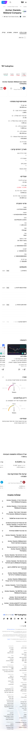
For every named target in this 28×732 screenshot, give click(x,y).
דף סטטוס (11, 708)
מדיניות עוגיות (10, 701)
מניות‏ (25, 652)
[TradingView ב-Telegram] (7, 619)
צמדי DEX (24, 660)
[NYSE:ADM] (25, 353)
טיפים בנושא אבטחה (8, 705)
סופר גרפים (24, 647)
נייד (26, 695)
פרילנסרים (24, 725)
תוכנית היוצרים (23, 706)
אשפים (25, 724)
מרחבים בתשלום (23, 727)
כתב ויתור (11, 698)
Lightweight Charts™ (8, 716)
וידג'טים (11, 712)
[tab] (7, 271)
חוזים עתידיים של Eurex (8, 669)
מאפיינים (11, 647)
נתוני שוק (11, 651)
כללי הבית (24, 708)
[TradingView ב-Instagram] (15, 619)
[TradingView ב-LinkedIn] (11, 619)
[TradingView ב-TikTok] (4, 619)
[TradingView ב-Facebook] (22, 619)
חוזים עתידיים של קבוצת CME (7, 667)
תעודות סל (24, 654)
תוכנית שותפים (10, 727)
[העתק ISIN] (15, 245)
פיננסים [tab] (16, 32)
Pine (25, 662)
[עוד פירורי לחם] (20, 6)
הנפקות (25, 679)
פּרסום (12, 724)
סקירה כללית (10, 657)
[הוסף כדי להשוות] (11, 88)
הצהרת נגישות (10, 703)
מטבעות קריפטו (23, 657)
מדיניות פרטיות (10, 700)
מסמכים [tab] (9, 32)
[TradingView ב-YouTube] (18, 619)
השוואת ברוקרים (9, 660)
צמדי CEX (24, 659)
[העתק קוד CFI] (20, 261)
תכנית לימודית (10, 729)
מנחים (25, 710)
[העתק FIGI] (15, 256)
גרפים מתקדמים (9, 717)
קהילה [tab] (3, 32)
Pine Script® (24, 690)
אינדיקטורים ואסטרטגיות (21, 722)
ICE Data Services (11, 629)
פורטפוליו (24, 684)
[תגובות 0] (19, 369)
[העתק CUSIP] (18, 251)
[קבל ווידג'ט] (2, 377)
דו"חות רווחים (23, 676)
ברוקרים (11, 659)
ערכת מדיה (10, 684)
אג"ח (25, 655)
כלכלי (25, 674)
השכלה (25, 716)
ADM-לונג (23, 356)
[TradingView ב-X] (25, 619)
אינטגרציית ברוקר (9, 725)
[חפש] (10, 2)
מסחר (25, 714)
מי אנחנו (11, 676)
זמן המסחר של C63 (8, 692)
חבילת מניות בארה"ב (8, 671)
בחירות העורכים (23, 717)
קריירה (12, 682)
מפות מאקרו (24, 689)
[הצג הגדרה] (21, 105)
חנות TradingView (9, 689)
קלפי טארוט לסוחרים (8, 690)
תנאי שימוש (10, 696)
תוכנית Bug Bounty (8, 706)
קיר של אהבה (24, 703)
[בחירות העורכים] (3, 345)
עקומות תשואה (23, 686)
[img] (4, 16)
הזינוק (12, 662)
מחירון (12, 649)
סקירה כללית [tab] (23, 32)
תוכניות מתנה (10, 652)
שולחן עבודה (24, 697)
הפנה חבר (24, 705)
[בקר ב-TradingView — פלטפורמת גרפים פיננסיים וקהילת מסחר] (7, 66)
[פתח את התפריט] (25, 2)
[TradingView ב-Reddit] (25, 622)
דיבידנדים (24, 678)
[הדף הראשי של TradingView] (22, 2)
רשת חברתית (24, 701)
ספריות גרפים (10, 714)
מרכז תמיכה (10, 681)
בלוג (12, 679)
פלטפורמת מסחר (9, 719)
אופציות (25, 687)
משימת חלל (10, 677)
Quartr (8, 639)
